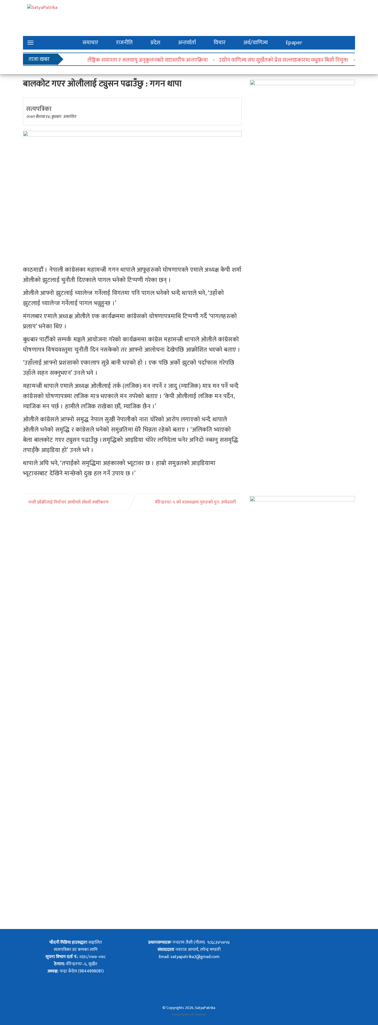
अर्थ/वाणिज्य (255, 42)
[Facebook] (177, 935)
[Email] (201, 935)
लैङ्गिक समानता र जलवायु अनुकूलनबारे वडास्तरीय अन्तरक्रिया (137, 60)
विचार (220, 42)
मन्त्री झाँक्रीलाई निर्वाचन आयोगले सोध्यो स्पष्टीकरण (68, 502)
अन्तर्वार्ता (187, 42)
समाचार (90, 42)
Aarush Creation (195, 1014)
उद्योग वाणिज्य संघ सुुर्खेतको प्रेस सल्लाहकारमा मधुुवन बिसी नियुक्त (273, 60)
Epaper (294, 42)
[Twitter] (189, 935)
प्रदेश (155, 42)
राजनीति (124, 42)
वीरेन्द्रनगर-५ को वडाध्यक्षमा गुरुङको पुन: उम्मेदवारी (195, 502)
